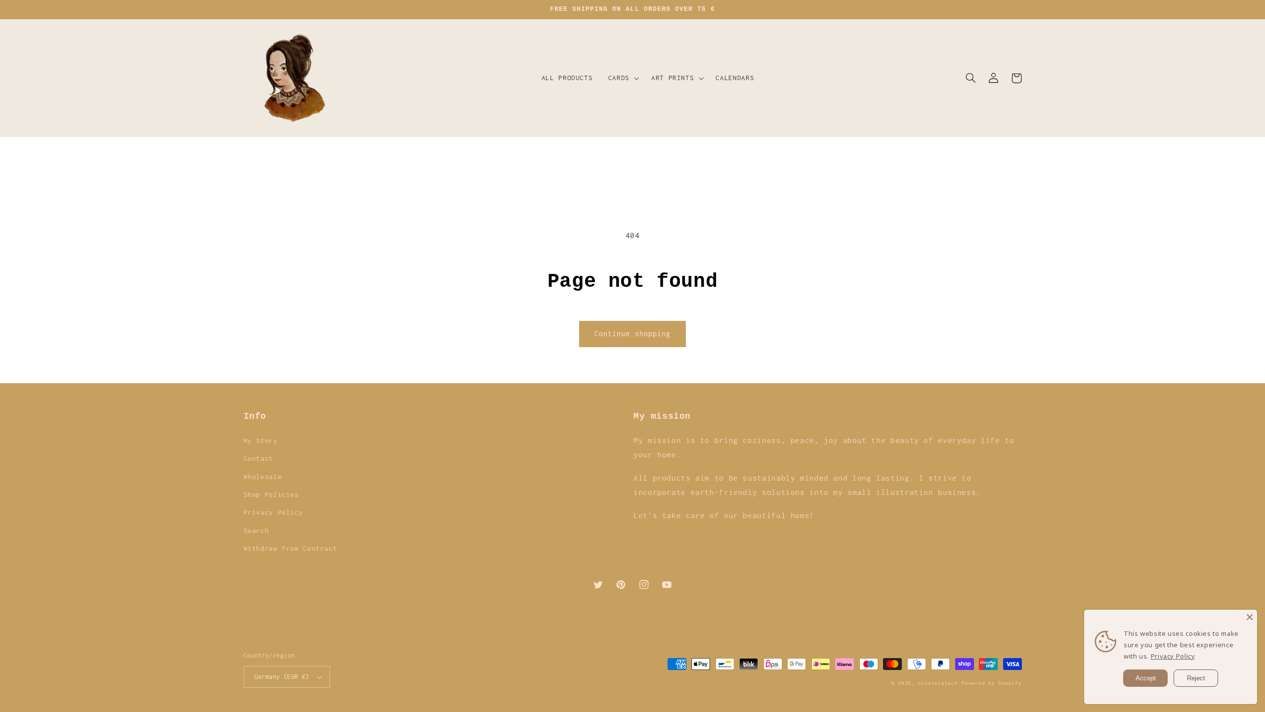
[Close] (1250, 617)
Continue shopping (632, 333)
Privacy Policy (273, 512)
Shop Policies (271, 494)
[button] (621, 78)
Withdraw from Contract (290, 548)
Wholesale (263, 477)
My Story (261, 441)
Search (256, 530)
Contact (258, 458)
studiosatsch (938, 683)
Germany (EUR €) (281, 676)
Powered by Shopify (991, 683)
